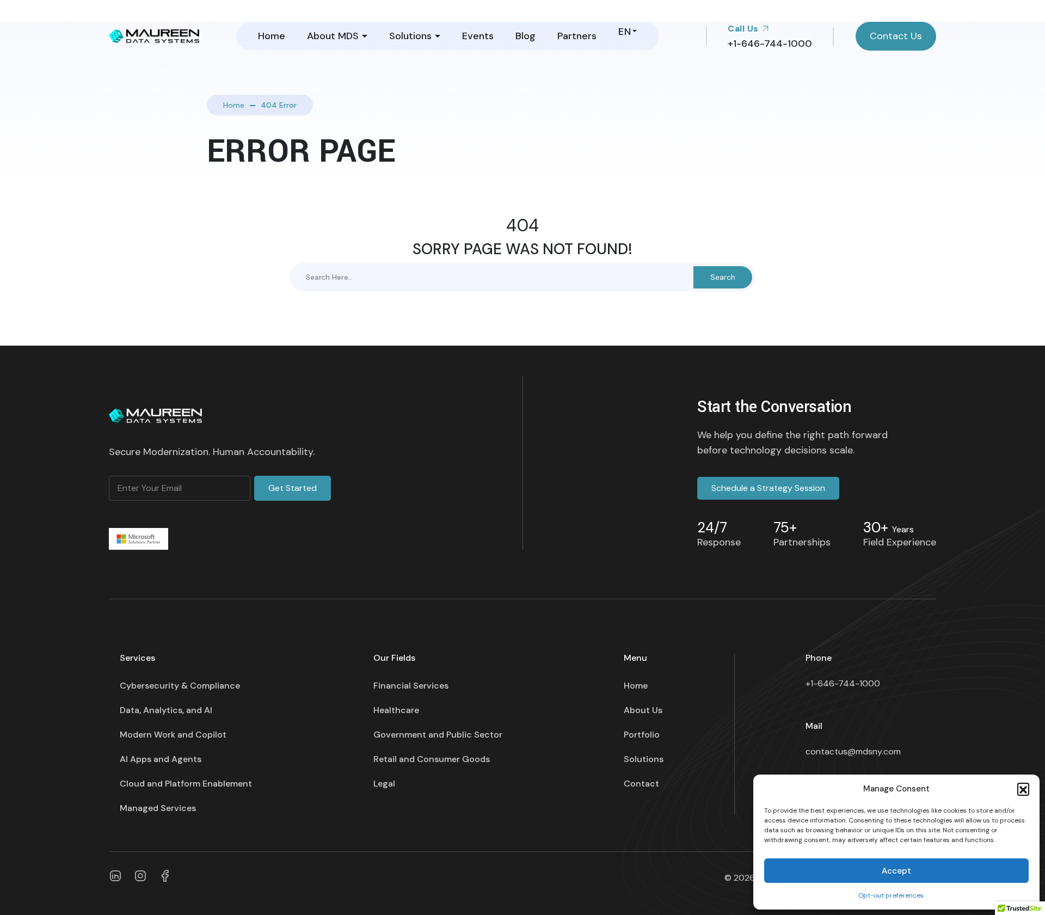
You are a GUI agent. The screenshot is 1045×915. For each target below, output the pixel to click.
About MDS (333, 35)
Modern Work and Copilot (173, 734)
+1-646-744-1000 (843, 683)
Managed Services (158, 808)
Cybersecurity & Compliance (180, 685)
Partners (577, 35)
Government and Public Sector (437, 734)
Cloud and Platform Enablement (186, 783)
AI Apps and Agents (160, 759)
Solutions (410, 35)
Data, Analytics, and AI (166, 710)
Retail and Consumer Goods (431, 759)
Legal (384, 783)
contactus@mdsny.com (853, 751)
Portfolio (642, 734)
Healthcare (396, 710)
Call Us (744, 28)
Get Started (292, 488)
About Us (643, 710)
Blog (525, 35)
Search (722, 277)
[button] (1023, 788)
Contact (641, 783)
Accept (896, 870)
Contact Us (896, 35)
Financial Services (410, 685)
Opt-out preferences (891, 895)
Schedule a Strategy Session (768, 488)
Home (271, 35)
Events (478, 35)
